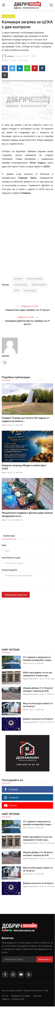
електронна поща (11, 557)
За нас (5, 995)
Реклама (37, 995)
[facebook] (5, 974)
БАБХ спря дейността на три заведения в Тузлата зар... (37, 674)
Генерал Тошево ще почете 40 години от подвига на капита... (25, 419)
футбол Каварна (39, 284)
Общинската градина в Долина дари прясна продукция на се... (27, 514)
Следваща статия (26, 317)
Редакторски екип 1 (31, 679)
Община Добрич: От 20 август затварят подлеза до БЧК (38, 689)
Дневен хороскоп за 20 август (38, 719)
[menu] (3, 5)
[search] (51, 5)
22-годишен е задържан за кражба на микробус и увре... (38, 658)
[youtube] (21, 974)
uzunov (5, 355)
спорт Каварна (20, 284)
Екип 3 (4, 425)
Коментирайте (9, 570)
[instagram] (13, 974)
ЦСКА (16, 290)
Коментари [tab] (9, 535)
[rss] (28, 974)
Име (4, 545)
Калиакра (18, 278)
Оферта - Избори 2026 (13, 999)
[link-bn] (27, 753)
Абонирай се (44, 959)
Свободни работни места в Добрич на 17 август (27, 322)
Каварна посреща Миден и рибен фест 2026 (24, 467)
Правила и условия (20, 995)
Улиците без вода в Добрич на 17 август (27, 310)
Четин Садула (30, 290)
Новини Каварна (34, 278)
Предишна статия (29, 306)
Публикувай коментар (16, 594)
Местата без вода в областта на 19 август (38, 705)
